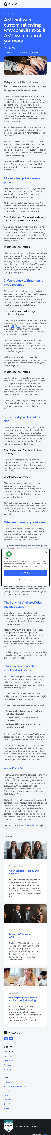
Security (7, 1099)
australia (23, 52)
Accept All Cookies (25, 573)
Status (6, 1108)
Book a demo (31, 825)
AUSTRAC (15, 326)
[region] (25, 567)
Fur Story (7, 1069)
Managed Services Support (15, 1086)
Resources (12, 13)
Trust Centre (9, 1104)
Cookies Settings (25, 580)
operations (11, 52)
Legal (6, 1095)
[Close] (46, 552)
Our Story (8, 1056)
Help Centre (9, 1082)
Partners (7, 1065)
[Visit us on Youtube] (11, 1038)
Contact (7, 1091)
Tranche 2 (11, 676)
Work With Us (9, 1060)
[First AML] (12, 4)
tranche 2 (35, 52)
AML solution (29, 141)
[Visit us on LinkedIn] (6, 1038)
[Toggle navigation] (45, 4)
